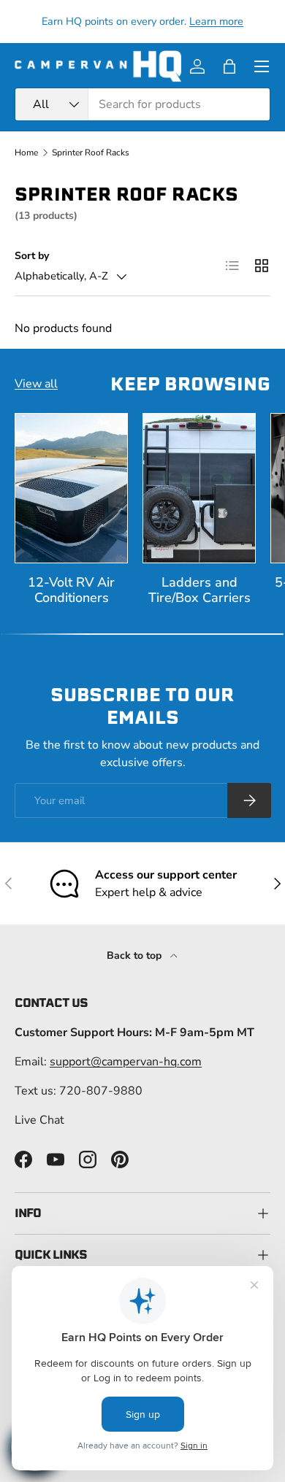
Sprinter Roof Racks (90, 152)
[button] (229, 66)
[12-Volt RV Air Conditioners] (71, 488)
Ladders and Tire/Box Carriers (199, 590)
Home (26, 152)
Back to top (135, 955)
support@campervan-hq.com (126, 1062)
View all (36, 384)
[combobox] (142, 104)
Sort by (32, 256)
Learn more (216, 21)
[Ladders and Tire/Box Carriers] (199, 488)
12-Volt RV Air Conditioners (71, 590)
